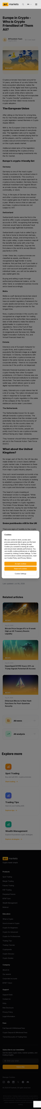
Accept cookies (20, 564)
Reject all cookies (20, 569)
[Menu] (36, 4)
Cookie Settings (20, 574)
